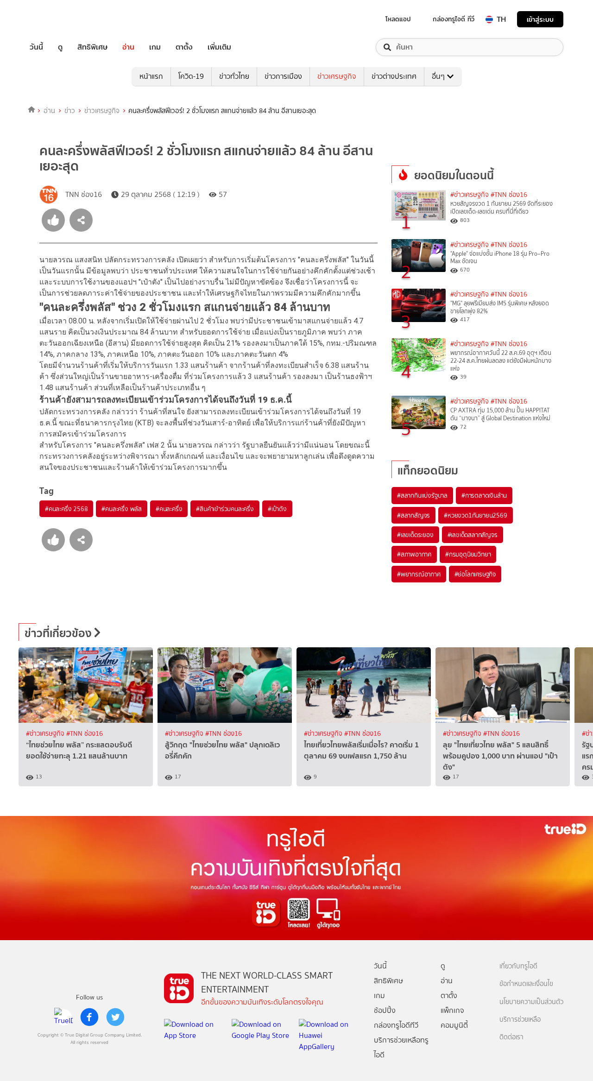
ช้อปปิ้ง (385, 1010)
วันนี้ (36, 47)
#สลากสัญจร (413, 515)
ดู (60, 47)
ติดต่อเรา (511, 1037)
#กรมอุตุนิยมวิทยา (468, 554)
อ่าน (128, 47)
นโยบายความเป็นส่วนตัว (531, 1002)
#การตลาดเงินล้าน (484, 495)
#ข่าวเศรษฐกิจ (469, 195)
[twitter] (115, 1017)
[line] (63, 1017)
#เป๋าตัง (277, 508)
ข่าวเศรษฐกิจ (336, 76)
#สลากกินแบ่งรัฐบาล (422, 495)
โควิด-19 (191, 76)
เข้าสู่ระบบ (540, 19)
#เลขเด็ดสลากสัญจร (473, 534)
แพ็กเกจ (452, 1010)
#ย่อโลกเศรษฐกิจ (475, 574)
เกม (155, 47)
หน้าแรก (151, 76)
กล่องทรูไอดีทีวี (396, 1025)
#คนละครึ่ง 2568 (66, 508)
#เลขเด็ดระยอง (415, 534)
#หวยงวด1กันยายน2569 (475, 515)
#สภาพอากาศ (414, 554)
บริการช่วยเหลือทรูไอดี (401, 1047)
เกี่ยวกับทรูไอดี (518, 966)
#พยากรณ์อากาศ (419, 574)
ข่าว (69, 111)
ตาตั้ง (184, 47)
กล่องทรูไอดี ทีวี (453, 19)
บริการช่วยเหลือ (520, 1019)
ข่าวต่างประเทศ (394, 76)
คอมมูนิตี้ (454, 1025)
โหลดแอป (398, 19)
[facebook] (89, 1017)
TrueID (57, 19)
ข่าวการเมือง (283, 76)
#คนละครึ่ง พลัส (121, 508)
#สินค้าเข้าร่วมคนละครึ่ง (224, 508)
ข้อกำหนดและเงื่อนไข (526, 984)
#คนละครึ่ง (169, 508)
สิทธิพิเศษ (92, 47)
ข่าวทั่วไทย (234, 76)
